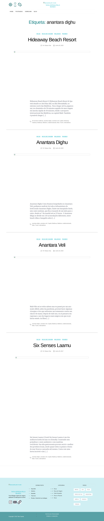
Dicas (38, 33)
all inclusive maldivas (37, 120)
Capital (61, 120)
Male (58, 122)
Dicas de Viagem (47, 33)
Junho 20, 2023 (59, 45)
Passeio (64, 33)
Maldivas (57, 33)
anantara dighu (48, 120)
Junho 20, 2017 (59, 351)
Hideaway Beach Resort (52, 39)
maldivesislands (52, 122)
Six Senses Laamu (52, 345)
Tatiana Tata (48, 45)
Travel (61, 122)
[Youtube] (15, 5)
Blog (35, 11)
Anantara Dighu (52, 142)
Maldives (45, 122)
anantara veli (55, 120)
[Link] (20, 5)
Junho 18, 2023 (59, 148)
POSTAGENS (19, 11)
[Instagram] (10, 5)
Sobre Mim (28, 11)
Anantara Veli (52, 245)
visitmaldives (67, 122)
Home (11, 11)
